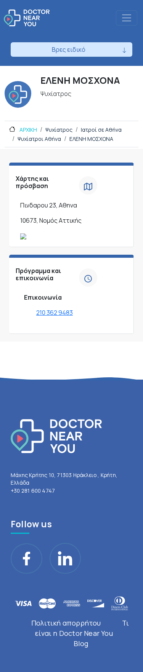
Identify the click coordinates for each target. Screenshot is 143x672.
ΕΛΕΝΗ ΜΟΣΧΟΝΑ (91, 138)
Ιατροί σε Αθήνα (101, 129)
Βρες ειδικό (68, 49)
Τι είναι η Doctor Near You (82, 628)
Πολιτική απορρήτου (66, 622)
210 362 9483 (54, 312)
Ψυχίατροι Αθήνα (39, 138)
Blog (81, 643)
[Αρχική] (26, 18)
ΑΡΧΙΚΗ (27, 129)
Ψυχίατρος (58, 129)
